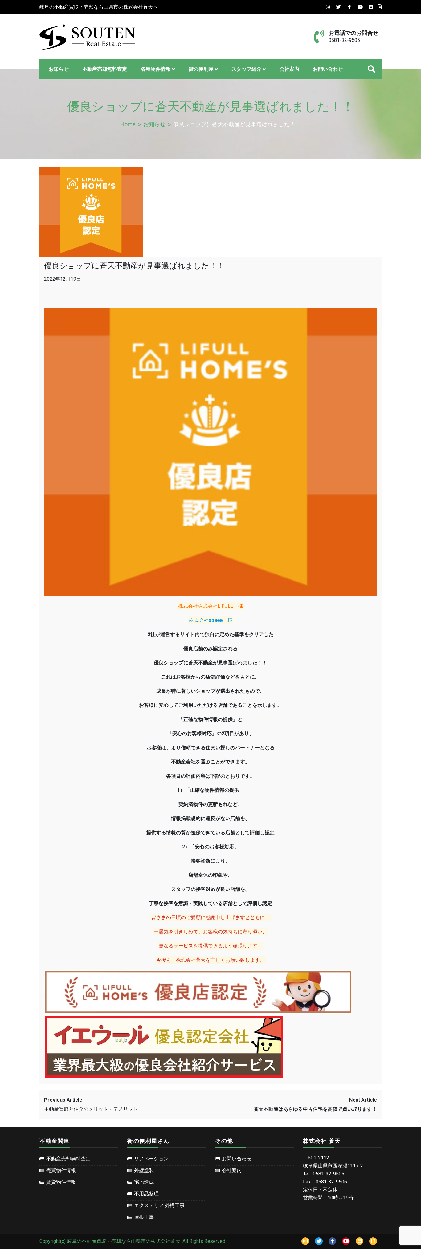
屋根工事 (144, 1217)
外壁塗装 (144, 1170)
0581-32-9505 (344, 40)
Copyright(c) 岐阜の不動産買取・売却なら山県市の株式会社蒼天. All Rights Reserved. (132, 1241)
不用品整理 (146, 1194)
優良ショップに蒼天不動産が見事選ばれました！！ (134, 265)
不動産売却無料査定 (104, 69)
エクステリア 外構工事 (159, 1205)
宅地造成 (144, 1182)
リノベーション (151, 1159)
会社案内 (290, 69)
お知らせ (59, 69)
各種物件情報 (156, 69)
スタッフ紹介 (246, 69)
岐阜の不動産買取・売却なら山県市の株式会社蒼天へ (98, 7)
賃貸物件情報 (61, 1182)
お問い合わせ (328, 69)
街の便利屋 (201, 69)
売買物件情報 (61, 1170)
